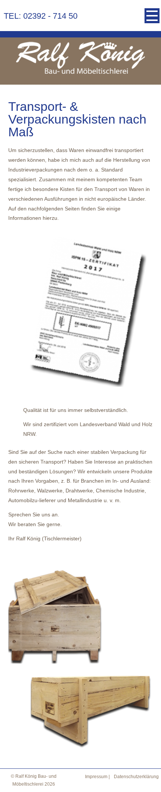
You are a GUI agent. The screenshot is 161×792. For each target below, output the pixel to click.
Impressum (96, 776)
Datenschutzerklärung (136, 776)
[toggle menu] (152, 15)
